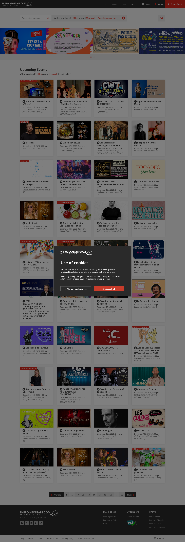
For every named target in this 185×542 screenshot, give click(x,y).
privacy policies (103, 279)
